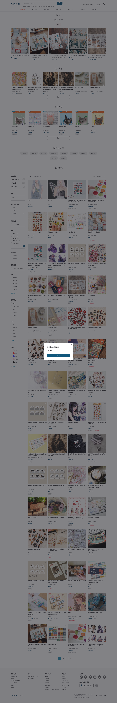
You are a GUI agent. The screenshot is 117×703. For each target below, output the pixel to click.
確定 (58, 355)
